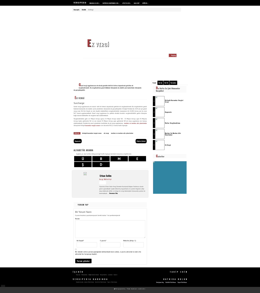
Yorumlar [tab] (173, 83)
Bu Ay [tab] (160, 83)
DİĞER (144, 3)
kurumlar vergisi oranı (92, 125)
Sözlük (84, 10)
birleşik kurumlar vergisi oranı (92, 133)
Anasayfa (76, 10)
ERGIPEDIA (80, 2)
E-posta (103, 240)
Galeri (136, 3)
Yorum (77, 219)
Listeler (126, 3)
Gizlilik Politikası (100, 282)
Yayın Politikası (112, 282)
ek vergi (106, 133)
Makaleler (94, 3)
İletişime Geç (160, 282)
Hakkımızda (79, 282)
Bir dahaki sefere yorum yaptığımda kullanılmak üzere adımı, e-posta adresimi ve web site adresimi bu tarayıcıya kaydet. (108, 253)
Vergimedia (103, 274)
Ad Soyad (80, 240)
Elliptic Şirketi (141, 141)
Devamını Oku (113, 193)
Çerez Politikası (89, 282)
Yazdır (106, 55)
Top (3, 287)
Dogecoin (78, 141)
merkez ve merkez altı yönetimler (135, 123)
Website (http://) (129, 240)
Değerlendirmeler (110, 3)
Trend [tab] (154, 83)
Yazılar (78, 274)
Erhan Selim (90, 55)
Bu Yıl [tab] (166, 83)
